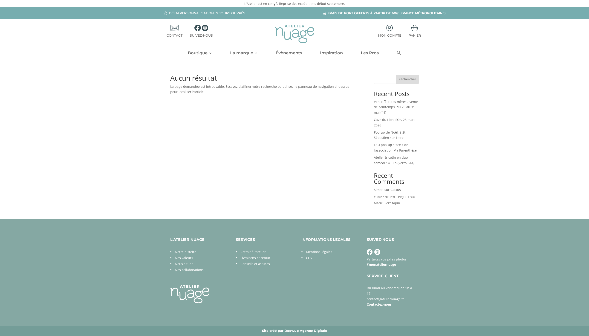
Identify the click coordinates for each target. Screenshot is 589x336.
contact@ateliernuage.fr (385, 299)
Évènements (289, 53)
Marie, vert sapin (387, 203)
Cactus (395, 189)
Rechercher (407, 79)
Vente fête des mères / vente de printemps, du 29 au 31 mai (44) (396, 107)
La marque (241, 53)
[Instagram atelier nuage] (376, 253)
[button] (399, 54)
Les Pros (370, 53)
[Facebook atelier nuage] (369, 253)
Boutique (198, 53)
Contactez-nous (379, 304)
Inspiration (331, 53)
